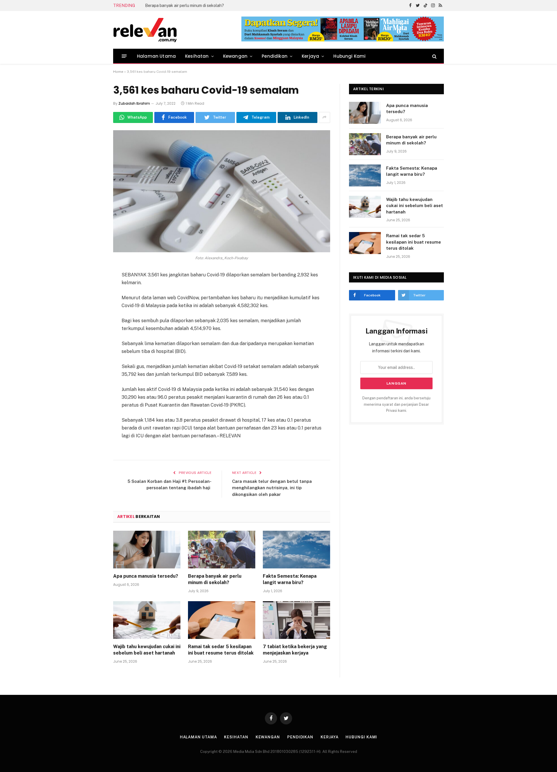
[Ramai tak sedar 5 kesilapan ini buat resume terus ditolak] (221, 620)
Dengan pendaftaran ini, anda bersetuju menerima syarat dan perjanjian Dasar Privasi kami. (396, 404)
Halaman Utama (156, 56)
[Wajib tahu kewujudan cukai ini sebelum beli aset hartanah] (146, 620)
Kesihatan (197, 56)
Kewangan (235, 56)
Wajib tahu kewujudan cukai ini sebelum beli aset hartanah (146, 650)
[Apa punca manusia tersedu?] (146, 550)
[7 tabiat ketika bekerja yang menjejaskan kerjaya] (296, 620)
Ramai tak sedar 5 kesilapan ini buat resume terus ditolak (221, 650)
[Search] (434, 56)
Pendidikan (274, 56)
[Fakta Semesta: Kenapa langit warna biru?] (296, 550)
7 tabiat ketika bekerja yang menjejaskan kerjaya (295, 650)
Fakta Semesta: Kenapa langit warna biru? (290, 579)
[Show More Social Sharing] (324, 117)
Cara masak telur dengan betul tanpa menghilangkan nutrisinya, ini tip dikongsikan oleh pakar (272, 488)
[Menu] (124, 56)
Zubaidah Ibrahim (134, 103)
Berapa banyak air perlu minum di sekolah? (184, 5)
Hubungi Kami (349, 56)
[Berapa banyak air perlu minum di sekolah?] (221, 550)
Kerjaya (310, 56)
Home (118, 72)
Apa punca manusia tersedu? (145, 576)
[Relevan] (178, 30)
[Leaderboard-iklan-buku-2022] (342, 40)
